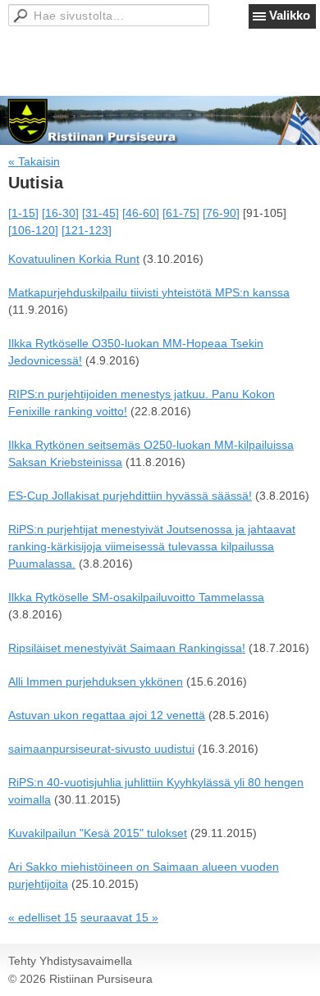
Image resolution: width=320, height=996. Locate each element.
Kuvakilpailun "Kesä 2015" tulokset (97, 833)
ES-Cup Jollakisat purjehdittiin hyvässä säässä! (130, 495)
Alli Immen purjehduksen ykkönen (95, 681)
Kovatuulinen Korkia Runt (73, 258)
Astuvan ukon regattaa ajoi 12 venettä (106, 715)
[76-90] (221, 213)
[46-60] (140, 213)
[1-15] (23, 213)
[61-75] (180, 213)
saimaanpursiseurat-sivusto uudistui (101, 748)
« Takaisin (34, 161)
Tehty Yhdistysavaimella (70, 960)
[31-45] (100, 213)
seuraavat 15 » (119, 917)
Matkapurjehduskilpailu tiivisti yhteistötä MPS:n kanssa (149, 292)
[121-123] (87, 230)
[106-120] (33, 230)
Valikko (289, 15)
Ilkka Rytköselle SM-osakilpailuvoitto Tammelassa (136, 597)
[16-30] (60, 213)
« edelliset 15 (42, 917)
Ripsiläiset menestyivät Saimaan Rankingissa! (126, 647)
